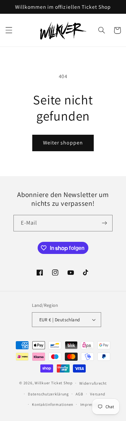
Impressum (90, 404)
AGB (79, 393)
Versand (97, 393)
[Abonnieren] (104, 223)
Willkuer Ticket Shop (54, 382)
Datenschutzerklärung (48, 393)
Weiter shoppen (63, 142)
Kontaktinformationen (52, 404)
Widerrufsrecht (93, 383)
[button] (8, 30)
